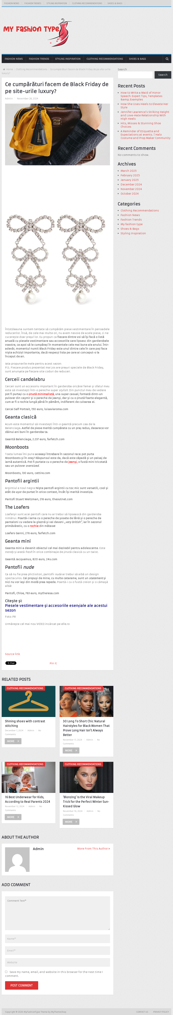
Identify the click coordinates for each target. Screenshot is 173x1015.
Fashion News (11, 3)
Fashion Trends (32, 3)
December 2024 (131, 184)
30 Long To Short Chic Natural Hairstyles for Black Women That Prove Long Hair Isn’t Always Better (86, 728)
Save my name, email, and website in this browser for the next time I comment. (54, 973)
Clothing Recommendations (87, 3)
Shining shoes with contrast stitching (25, 723)
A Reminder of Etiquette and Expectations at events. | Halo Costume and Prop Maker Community (145, 135)
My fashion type (132, 224)
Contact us (142, 1012)
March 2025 (129, 170)
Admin (9, 98)
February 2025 (130, 175)
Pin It (53, 663)
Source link (12, 654)
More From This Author (92, 848)
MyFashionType (32, 1012)
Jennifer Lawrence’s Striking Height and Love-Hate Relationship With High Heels (145, 115)
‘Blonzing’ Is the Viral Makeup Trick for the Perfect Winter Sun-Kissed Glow (86, 801)
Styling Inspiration (56, 3)
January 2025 (130, 180)
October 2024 (130, 193)
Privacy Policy (161, 1012)
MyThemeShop (58, 1012)
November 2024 (131, 189)
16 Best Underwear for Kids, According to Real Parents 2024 (27, 799)
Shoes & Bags (114, 3)
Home (9, 69)
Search (122, 69)
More (10, 741)
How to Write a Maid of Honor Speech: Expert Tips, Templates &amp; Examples (141, 96)
